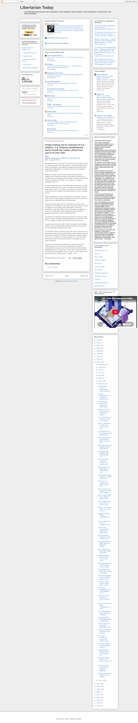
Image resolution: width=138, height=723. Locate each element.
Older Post (84, 276)
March (100, 381)
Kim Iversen (98, 263)
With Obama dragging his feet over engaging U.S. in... (104, 590)
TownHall (97, 279)
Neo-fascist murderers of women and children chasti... (104, 638)
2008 (98, 692)
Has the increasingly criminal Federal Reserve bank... (104, 577)
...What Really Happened (30, 67)
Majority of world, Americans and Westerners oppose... (103, 412)
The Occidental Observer (55, 55)
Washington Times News (55, 73)
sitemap (28, 88)
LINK (74, 253)
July (99, 370)
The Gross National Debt (29, 103)
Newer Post (49, 276)
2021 (98, 345)
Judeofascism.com (53, 24)
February (101, 383)
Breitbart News (51, 129)
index (24, 88)
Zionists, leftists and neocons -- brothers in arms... (104, 523)
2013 (98, 359)
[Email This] (73, 258)
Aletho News (51, 96)
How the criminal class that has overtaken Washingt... (103, 668)
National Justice (99, 286)
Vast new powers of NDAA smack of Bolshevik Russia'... (104, 544)
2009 (98, 689)
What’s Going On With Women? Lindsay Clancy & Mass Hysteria (104, 97)
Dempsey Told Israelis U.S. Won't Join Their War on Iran (62, 158)
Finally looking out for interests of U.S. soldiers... (105, 675)
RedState (50, 64)
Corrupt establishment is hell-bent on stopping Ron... (104, 396)
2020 (98, 348)
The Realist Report (100, 276)
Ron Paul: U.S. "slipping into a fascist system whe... (103, 483)
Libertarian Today (36, 7)
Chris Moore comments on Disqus (57, 43)
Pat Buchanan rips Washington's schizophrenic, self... (104, 469)
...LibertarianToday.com (29, 53)
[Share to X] (77, 258)
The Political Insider (53, 81)
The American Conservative (55, 89)
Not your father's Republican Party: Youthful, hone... (104, 537)
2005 (98, 700)
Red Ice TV (100, 94)
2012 (98, 362)
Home (67, 276)
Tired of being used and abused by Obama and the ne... (104, 440)
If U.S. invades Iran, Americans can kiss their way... (104, 502)
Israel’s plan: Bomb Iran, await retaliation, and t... (104, 625)
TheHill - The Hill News (54, 104)
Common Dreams (100, 260)
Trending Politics (99, 266)
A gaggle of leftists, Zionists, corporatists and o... (104, 516)
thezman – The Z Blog (104, 115)
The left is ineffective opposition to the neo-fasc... (104, 631)
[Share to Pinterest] (81, 258)
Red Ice (96, 253)
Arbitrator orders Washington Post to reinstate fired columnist (63, 106)
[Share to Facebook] (79, 258)
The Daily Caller (52, 120)
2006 (98, 697)
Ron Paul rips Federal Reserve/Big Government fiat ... (104, 388)
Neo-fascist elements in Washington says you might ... (104, 564)
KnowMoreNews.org (100, 250)
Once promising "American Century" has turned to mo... (103, 461)
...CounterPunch (27, 56)
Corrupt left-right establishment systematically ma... (103, 454)
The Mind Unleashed (101, 273)
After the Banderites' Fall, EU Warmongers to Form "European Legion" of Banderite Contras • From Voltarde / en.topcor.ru (104, 61)
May (100, 375)
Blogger (79, 719)
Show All (86, 135)
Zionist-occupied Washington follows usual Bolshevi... (105, 619)
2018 (98, 353)
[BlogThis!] (75, 258)
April (100, 378)
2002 (98, 706)
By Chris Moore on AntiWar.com (28, 48)
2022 (98, 342)
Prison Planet (98, 257)
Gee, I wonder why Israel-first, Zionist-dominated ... (104, 551)
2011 (98, 683)
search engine (27, 94)
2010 (98, 686)
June (100, 372)
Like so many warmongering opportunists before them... (103, 530)
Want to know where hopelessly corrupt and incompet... (104, 490)
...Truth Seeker (26, 64)
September (102, 364)
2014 (98, 356)
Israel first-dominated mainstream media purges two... (105, 476)
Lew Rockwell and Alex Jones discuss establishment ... (105, 433)
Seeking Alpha (51, 111)
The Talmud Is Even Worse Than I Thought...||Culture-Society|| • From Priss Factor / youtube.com (105, 34)
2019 (98, 351)
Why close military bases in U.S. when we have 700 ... (105, 660)
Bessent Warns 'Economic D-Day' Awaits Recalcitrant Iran (62, 130)
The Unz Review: (102, 74)
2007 (98, 694)
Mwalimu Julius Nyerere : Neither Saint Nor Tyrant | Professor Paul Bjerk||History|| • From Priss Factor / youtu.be (105, 41)
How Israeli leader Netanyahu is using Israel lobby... (105, 571)
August (100, 367)
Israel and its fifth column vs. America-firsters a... (104, 598)
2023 (98, 340)
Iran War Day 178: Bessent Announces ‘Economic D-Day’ (62, 90)
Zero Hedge (98, 270)
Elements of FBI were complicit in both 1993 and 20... (105, 447)
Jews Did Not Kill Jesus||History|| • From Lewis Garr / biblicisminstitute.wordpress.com (105, 27)
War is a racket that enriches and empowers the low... (104, 426)
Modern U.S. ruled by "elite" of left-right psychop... (105, 509)
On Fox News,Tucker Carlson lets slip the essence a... (104, 419)
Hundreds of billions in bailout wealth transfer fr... (104, 645)
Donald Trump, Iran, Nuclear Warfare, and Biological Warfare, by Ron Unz (105, 77)
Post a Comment (52, 267)
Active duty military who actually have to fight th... (104, 613)
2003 (98, 703)
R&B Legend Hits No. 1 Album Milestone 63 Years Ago (62, 83)
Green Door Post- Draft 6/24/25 (106, 117)
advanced (35, 88)
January (101, 680)
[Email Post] (69, 258)
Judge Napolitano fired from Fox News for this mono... (103, 558)
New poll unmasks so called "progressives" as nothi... (105, 606)
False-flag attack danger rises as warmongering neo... (103, 652)
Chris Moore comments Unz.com (57, 38)
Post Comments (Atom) (70, 281)
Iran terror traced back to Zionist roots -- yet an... (104, 583)
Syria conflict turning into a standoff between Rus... (104, 496)
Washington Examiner (101, 282)
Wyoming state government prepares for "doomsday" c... (104, 404)
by (33, 94)
